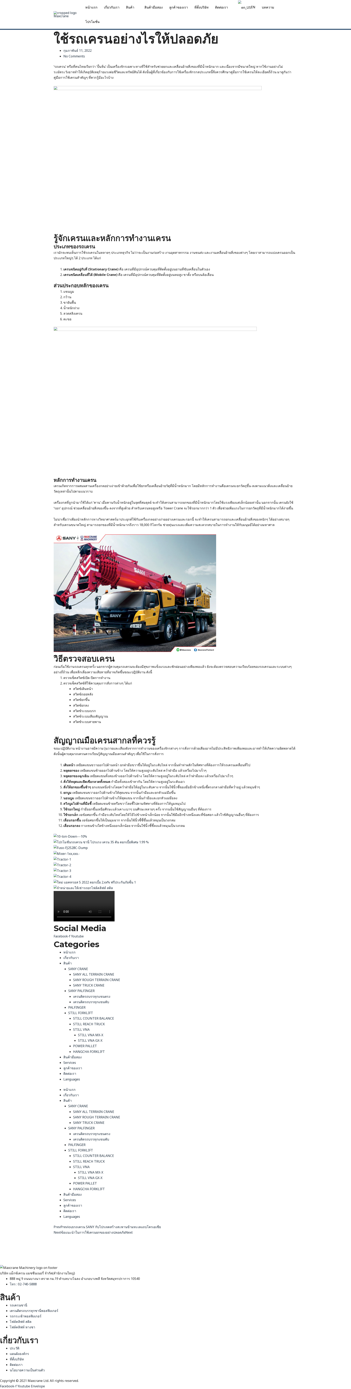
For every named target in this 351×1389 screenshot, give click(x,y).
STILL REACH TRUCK (89, 1024)
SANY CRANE (78, 969)
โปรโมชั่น (92, 21)
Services (69, 1062)
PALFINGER (77, 1007)
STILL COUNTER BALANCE (93, 1018)
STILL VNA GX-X (90, 1040)
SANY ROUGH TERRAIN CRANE (96, 980)
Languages (71, 1079)
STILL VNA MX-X (90, 1035)
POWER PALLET (85, 1046)
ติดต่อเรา (221, 7)
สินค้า (130, 7)
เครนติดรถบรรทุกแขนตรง (91, 996)
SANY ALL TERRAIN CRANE (93, 974)
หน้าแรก (91, 7)
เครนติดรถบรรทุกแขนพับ (91, 1002)
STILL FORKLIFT (80, 1013)
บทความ (268, 7)
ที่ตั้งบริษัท (201, 7)
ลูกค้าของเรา (178, 7)
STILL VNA (81, 1029)
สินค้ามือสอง (153, 7)
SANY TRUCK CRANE (88, 985)
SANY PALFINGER (81, 991)
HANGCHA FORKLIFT (89, 1051)
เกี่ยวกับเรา (111, 7)
